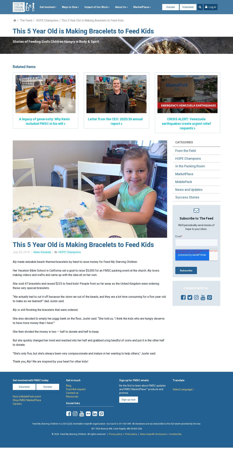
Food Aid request (76, 389)
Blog (68, 385)
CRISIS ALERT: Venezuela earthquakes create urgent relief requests (186, 123)
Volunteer (188, 7)
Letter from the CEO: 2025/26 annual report (115, 121)
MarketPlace (141, 7)
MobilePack (183, 182)
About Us (120, 7)
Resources (72, 396)
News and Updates (189, 190)
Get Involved (47, 7)
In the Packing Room (190, 166)
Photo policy (131, 434)
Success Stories (187, 197)
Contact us (72, 392)
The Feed (26, 20)
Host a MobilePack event (27, 396)
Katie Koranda (42, 252)
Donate (170, 7)
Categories (184, 142)
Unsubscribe (175, 434)
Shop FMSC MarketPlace (27, 400)
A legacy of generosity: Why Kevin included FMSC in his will (44, 121)
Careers (17, 403)
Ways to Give (69, 7)
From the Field (185, 151)
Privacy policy (115, 434)
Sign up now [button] (129, 399)
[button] (211, 7)
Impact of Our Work (96, 7)
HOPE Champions (47, 20)
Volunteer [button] (24, 386)
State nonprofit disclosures (153, 434)
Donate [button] (48, 386)
